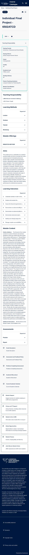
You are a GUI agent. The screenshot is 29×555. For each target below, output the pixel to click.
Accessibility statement (10, 522)
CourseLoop (25, 553)
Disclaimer (7, 530)
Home (2, 8)
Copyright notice (9, 537)
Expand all (22, 111)
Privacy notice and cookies (11, 545)
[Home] (4, 4)
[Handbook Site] (10, 461)
